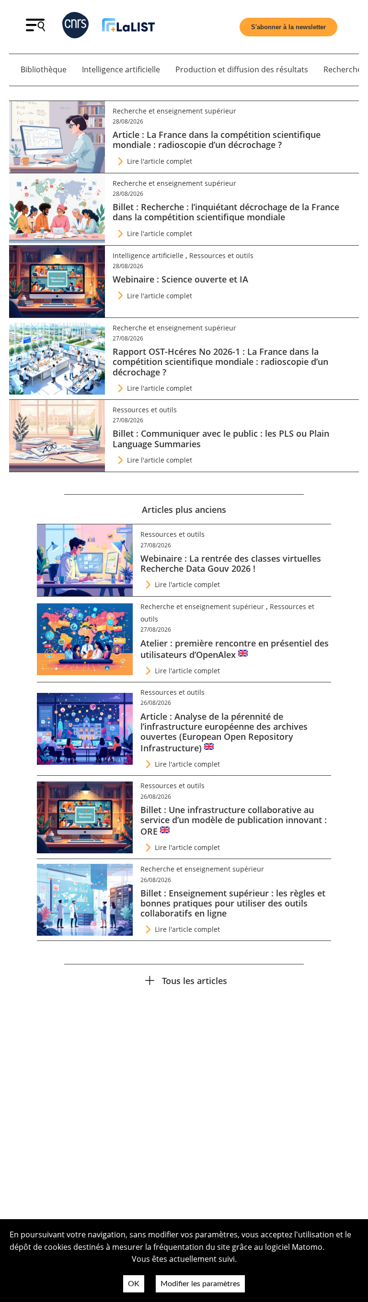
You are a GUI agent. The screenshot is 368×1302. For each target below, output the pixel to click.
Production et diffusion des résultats (241, 69)
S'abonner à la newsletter (288, 27)
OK (133, 1284)
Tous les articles (194, 980)
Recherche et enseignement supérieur (174, 110)
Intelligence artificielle (121, 69)
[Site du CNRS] (75, 27)
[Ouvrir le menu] (35, 28)
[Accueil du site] (128, 26)
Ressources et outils (221, 255)
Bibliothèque (44, 69)
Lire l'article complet (159, 161)
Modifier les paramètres (200, 1284)
